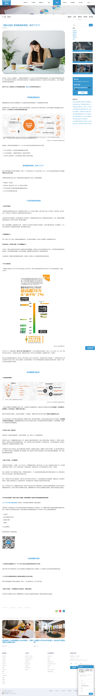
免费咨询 (74, 667)
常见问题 (91, 16)
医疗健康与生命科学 (52, 663)
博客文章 (80, 16)
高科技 (49, 665)
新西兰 (3, 681)
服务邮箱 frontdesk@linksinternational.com (79, 659)
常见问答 (26, 669)
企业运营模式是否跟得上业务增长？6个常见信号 (83, 121)
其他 (74, 39)
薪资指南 (75, 30)
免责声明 (76, 690)
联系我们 (73, 2)
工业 (48, 667)
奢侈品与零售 (50, 661)
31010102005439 (12, 693)
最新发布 (69, 16)
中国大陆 (4, 661)
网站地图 (69, 690)
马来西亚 (4, 669)
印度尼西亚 (4, 675)
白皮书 (74, 16)
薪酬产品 (41, 2)
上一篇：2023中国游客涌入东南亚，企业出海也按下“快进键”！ (16, 618)
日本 (3, 673)
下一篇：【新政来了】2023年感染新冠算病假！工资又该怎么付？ (50, 618)
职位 (49, 2)
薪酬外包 (75, 34)
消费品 (49, 659)
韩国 (3, 677)
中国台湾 (4, 665)
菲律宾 (3, 679)
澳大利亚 (4, 663)
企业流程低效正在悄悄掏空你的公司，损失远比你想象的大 (83, 109)
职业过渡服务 (27, 663)
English (88, 2)
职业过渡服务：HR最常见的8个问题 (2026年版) (83, 111)
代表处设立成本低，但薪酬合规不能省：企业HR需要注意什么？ (83, 104)
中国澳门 (4, 659)
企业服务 (26, 665)
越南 (3, 667)
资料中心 (65, 2)
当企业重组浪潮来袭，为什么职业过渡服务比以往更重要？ (83, 116)
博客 (57, 2)
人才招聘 (33, 2)
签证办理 (26, 661)
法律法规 (85, 16)
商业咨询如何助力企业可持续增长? (80, 118)
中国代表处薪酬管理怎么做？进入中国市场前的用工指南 (83, 114)
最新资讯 (75, 35)
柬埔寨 (3, 683)
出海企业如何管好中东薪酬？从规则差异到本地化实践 (83, 102)
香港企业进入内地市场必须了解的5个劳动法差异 (83, 123)
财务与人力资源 (51, 669)
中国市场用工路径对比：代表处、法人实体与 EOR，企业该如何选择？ (83, 106)
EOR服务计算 (27, 659)
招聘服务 (75, 32)
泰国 (3, 671)
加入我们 (81, 2)
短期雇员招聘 (50, 671)
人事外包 (25, 2)
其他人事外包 (27, 667)
